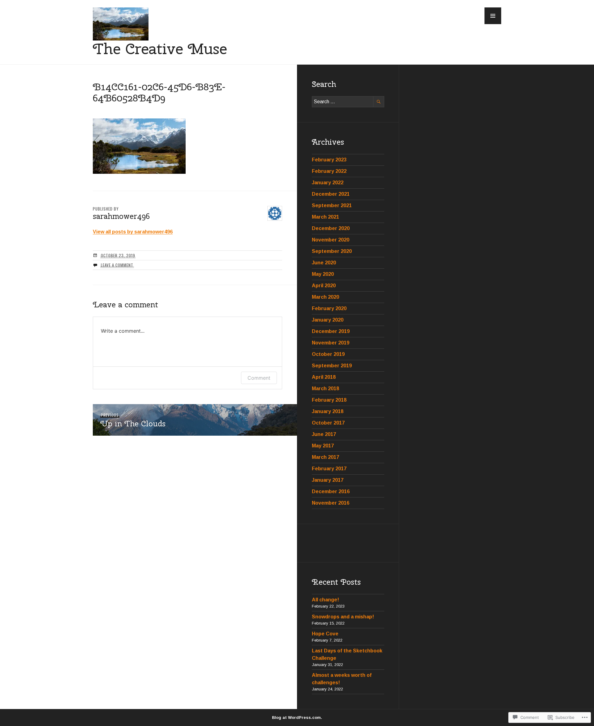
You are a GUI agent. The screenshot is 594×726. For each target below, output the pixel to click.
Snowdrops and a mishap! (343, 616)
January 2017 (327, 480)
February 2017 (329, 468)
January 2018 (327, 411)
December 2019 (331, 331)
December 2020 (331, 228)
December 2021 (331, 194)
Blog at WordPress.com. (297, 717)
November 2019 (330, 342)
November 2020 (330, 239)
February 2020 (329, 308)
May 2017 (323, 445)
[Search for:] (348, 101)
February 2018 (329, 400)
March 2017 (325, 457)
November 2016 (330, 503)
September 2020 (332, 251)
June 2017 (324, 434)
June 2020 (324, 262)
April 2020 (324, 285)
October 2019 (328, 354)
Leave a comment (117, 265)
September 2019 (332, 365)
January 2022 (327, 182)
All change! (325, 599)
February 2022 (329, 171)
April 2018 (324, 377)
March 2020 (325, 297)
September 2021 (332, 205)
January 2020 (327, 319)
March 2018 (325, 388)
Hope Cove (325, 633)
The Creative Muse (160, 49)
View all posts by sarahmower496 (133, 231)
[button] (492, 15)
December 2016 (331, 491)
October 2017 (328, 422)
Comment (259, 378)
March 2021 (325, 217)
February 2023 (329, 159)
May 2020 (323, 274)
